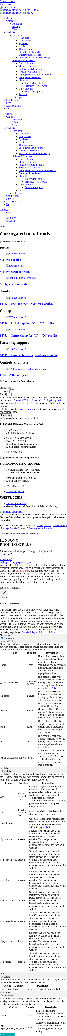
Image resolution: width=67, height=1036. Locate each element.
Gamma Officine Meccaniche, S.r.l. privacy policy (38, 400)
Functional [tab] (5, 992)
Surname (4, 391)
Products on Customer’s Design (34, 57)
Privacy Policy (44, 525)
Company (11, 20)
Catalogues (17, 97)
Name (3, 387)
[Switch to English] (11, 218)
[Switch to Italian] (10, 220)
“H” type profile (10, 259)
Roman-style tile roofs (29, 71)
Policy (54, 688)
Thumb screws (26, 49)
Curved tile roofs (27, 63)
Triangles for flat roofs (36, 86)
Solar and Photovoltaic (23, 60)
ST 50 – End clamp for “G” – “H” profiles (27, 323)
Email (3, 394)
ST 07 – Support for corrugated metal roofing (29, 355)
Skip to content (7, 1)
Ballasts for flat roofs (35, 83)
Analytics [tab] (4, 768)
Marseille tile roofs (28, 66)
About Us (17, 23)
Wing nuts (24, 37)
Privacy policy (26, 409)
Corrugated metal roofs (30, 77)
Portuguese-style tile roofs (31, 69)
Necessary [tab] (5, 635)
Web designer (34, 528)
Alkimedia (47, 528)
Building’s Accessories (30, 54)
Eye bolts (23, 43)
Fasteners (17, 35)
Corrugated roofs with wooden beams (37, 74)
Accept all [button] (15, 587)
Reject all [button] (4, 587)
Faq (8, 108)
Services (10, 102)
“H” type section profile (15, 271)
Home (9, 18)
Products (10, 32)
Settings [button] (46, 582)
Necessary (9, 638)
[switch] (2, 771)
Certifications (12, 100)
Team (15, 29)
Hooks (22, 46)
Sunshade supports (34, 91)
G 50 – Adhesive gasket (15, 375)
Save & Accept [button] (7, 1034)
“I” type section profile (14, 284)
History (16, 26)
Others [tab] (3, 973)
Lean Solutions (13, 105)
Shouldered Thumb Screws (32, 52)
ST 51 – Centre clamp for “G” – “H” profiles (28, 335)
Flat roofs (23, 80)
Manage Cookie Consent (13, 528)
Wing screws (25, 40)
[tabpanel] (33, 705)
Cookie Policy (60, 525)
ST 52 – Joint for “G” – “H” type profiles (26, 303)
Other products (26, 88)
